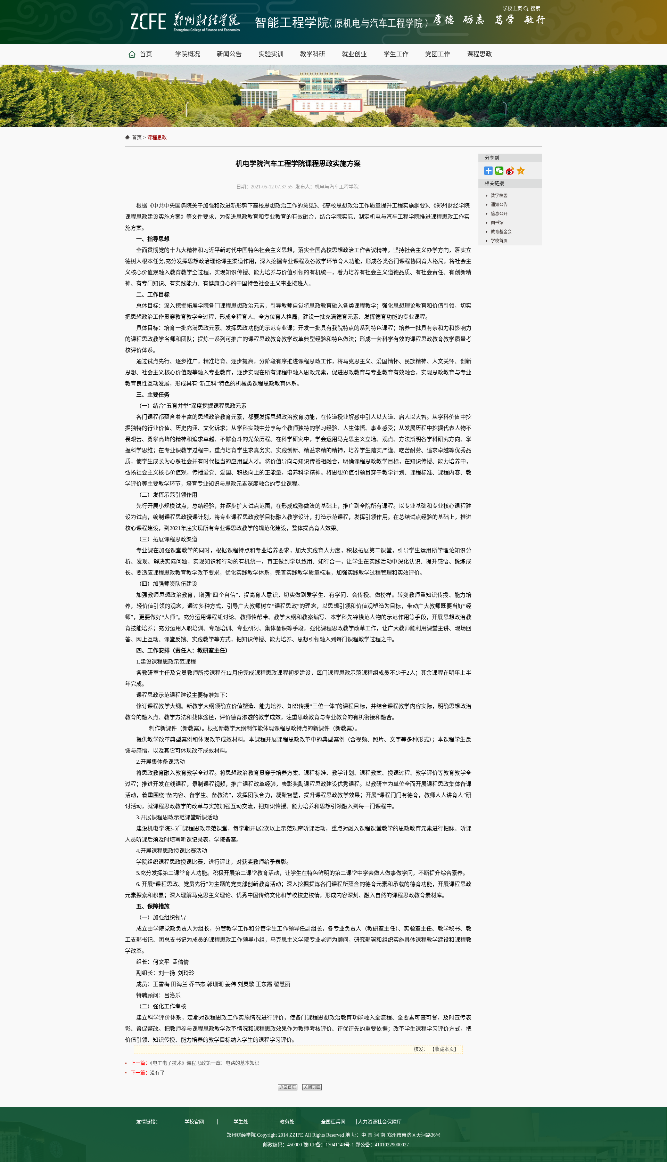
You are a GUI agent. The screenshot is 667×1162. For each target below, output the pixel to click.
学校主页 (512, 8)
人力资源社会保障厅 (380, 1121)
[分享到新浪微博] (510, 170)
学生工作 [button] (396, 54)
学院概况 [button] (187, 54)
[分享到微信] (499, 170)
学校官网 (194, 1121)
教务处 (287, 1121)
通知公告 (499, 204)
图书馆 (497, 222)
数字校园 (499, 195)
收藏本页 (444, 1049)
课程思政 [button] (479, 54)
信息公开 (499, 213)
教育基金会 (501, 231)
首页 (137, 137)
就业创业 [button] (354, 54)
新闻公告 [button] (229, 54)
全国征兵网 (333, 1121)
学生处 (240, 1121)
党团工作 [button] (437, 54)
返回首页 (287, 1087)
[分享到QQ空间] (521, 170)
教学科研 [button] (312, 54)
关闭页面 (312, 1087)
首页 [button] (146, 54)
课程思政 (157, 137)
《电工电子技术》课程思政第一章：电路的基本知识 (205, 1063)
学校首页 (499, 240)
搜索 (535, 8)
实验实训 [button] (270, 54)
